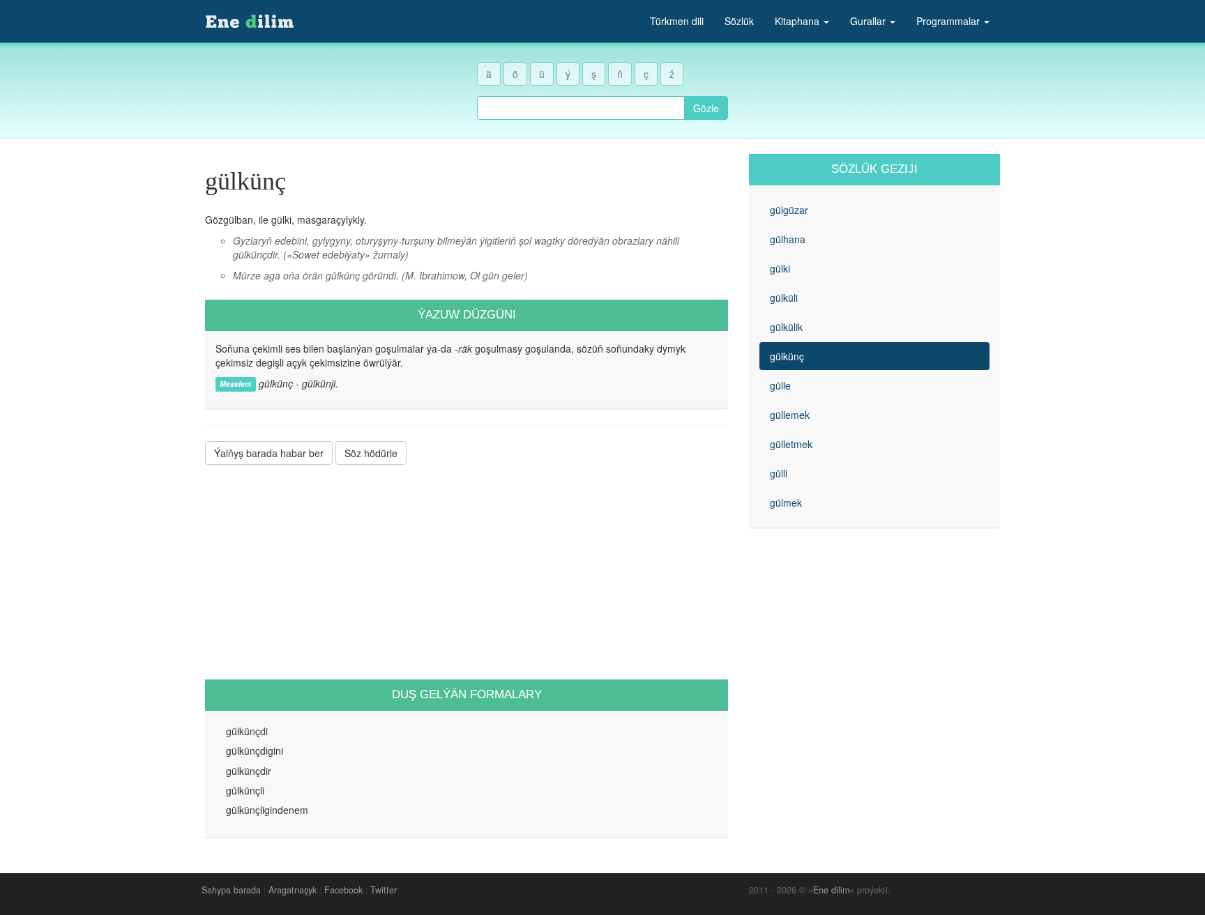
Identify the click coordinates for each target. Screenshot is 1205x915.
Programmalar (949, 21)
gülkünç (787, 356)
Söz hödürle (370, 453)
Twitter (383, 890)
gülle (780, 385)
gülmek (786, 502)
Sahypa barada (231, 890)
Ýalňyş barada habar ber (269, 453)
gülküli (784, 298)
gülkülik (786, 327)
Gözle (706, 108)
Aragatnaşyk (292, 890)
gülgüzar (789, 210)
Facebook (343, 890)
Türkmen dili (677, 21)
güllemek (790, 415)
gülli (778, 473)
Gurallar (869, 21)
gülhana (787, 239)
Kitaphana (798, 21)
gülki (780, 268)
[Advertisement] (466, 572)
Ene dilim (831, 890)
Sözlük (739, 21)
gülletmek (791, 444)
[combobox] (581, 108)
